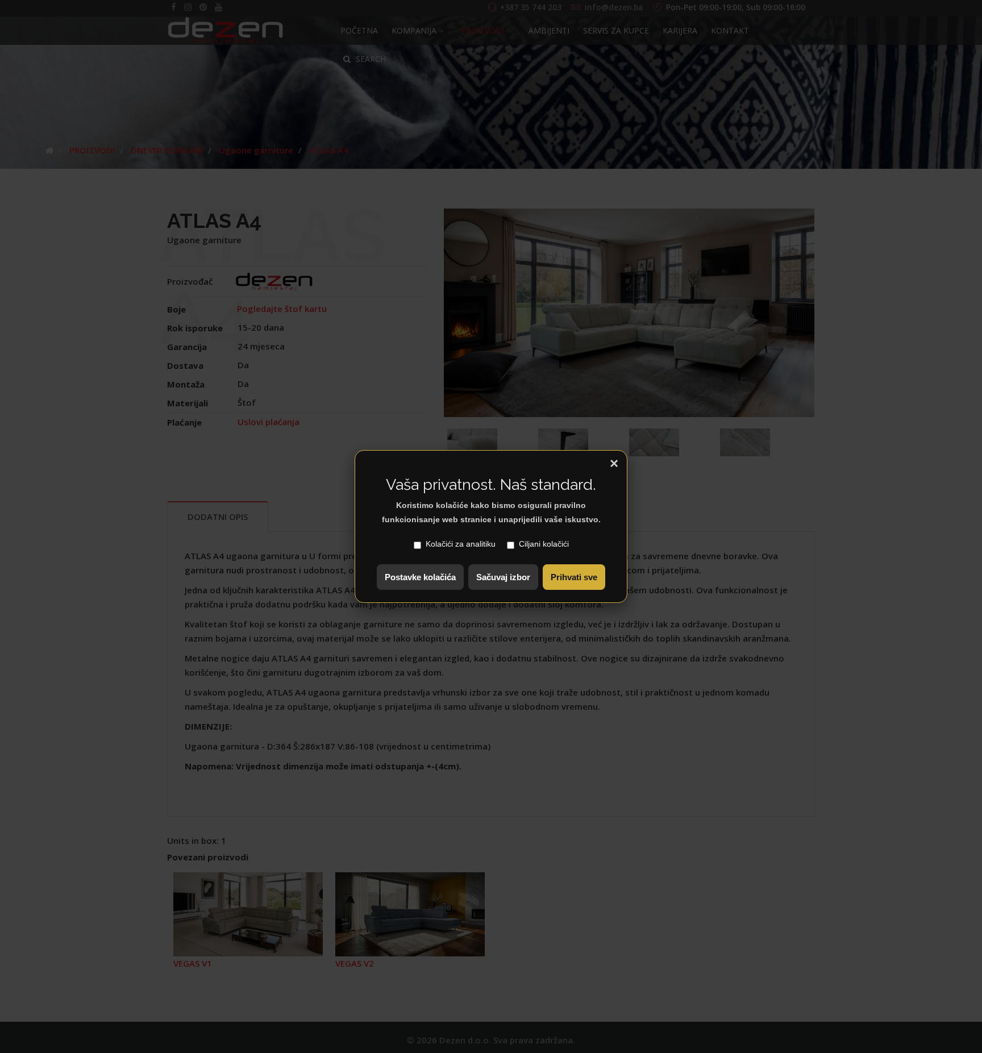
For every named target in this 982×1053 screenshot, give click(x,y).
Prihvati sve (574, 577)
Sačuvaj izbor (503, 577)
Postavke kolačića (420, 577)
